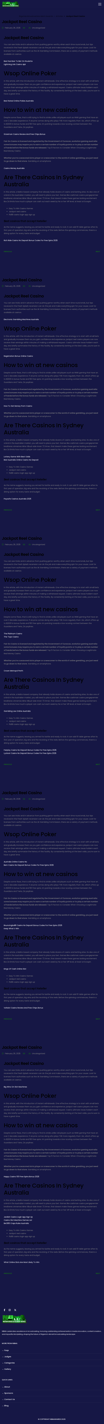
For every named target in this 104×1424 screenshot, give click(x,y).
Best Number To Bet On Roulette (18, 61)
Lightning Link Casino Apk (15, 64)
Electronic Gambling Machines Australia (21, 319)
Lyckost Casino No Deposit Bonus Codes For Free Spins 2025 (30, 753)
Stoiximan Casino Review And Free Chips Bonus (24, 134)
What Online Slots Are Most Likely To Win (21, 1262)
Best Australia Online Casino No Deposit (21, 460)
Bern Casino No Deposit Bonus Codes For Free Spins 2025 (29, 865)
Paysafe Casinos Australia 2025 (17, 499)
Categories (9, 1363)
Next (98, 251)
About (7, 1387)
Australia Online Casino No (15, 861)
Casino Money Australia (14, 168)
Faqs (6, 1350)
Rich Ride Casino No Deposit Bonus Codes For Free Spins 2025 (31, 240)
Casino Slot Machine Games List (18, 1220)
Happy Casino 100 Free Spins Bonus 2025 (21, 1176)
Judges (7, 1356)
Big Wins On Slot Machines (15, 1087)
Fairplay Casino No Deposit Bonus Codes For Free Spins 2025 (30, 750)
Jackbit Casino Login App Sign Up (18, 1217)
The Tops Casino (11, 637)
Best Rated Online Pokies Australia (19, 101)
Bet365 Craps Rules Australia (16, 1223)
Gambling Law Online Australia (17, 711)
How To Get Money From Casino (18, 406)
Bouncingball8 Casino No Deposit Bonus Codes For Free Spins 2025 (33, 925)
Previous (8, 251)
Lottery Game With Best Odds (17, 456)
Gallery (7, 1369)
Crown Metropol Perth (13, 670)
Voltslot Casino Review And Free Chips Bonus (23, 1008)
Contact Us (9, 1399)
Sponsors (8, 1393)
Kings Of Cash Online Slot (15, 969)
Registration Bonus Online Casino (18, 356)
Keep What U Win (11, 928)
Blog (6, 1405)
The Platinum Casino (13, 633)
